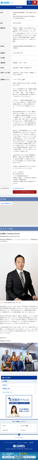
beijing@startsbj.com (18, 188)
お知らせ (5, 385)
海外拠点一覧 (6, 388)
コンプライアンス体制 (22, 442)
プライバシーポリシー (9, 442)
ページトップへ (19, 437)
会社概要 (5, 381)
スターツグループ (7, 392)
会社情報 (31, 442)
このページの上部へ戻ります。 (19, 434)
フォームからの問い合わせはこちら (24, 192)
